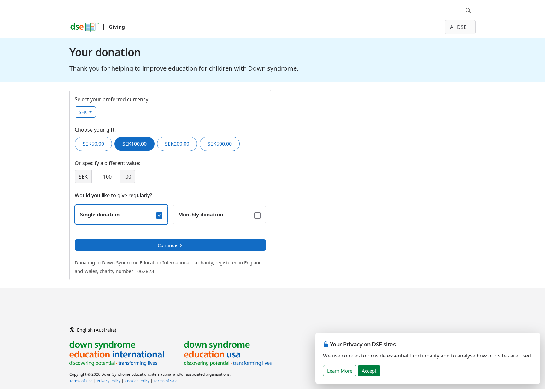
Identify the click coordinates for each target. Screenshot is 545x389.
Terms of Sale (166, 381)
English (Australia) (96, 330)
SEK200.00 (177, 143)
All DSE (458, 27)
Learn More (339, 371)
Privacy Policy (108, 381)
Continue (167, 245)
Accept (369, 371)
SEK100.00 (134, 143)
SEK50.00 (93, 143)
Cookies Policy (137, 381)
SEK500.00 (220, 143)
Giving (117, 26)
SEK (83, 112)
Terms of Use (81, 381)
